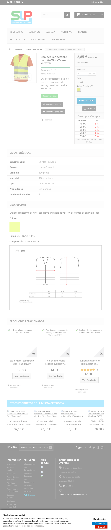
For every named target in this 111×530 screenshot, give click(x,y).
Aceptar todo (100, 523)
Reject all (101, 527)
